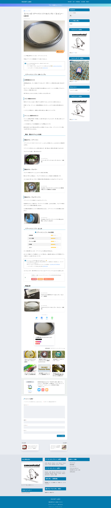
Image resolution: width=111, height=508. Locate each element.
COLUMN (83, 1)
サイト (25, 430)
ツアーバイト (56, 348)
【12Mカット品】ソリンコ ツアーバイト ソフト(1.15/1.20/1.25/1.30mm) (46, 275)
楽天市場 (34, 279)
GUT (74, 1)
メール (26, 425)
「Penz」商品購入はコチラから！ (55, 5)
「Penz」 (27, 484)
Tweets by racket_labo (25, 492)
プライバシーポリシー (74, 468)
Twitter (39, 391)
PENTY (87, 1)
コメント (26, 404)
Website (47, 391)
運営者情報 (72, 464)
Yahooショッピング (49, 279)
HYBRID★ (78, 1)
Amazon (40, 279)
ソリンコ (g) (62, 348)
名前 (25, 420)
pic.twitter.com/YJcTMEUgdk (55, 264)
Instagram (43, 391)
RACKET (70, 1)
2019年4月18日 (45, 266)
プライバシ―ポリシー (52, 504)
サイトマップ (72, 462)
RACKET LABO (26, 2)
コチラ (73, 52)
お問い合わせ (72, 471)
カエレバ (36, 276)
